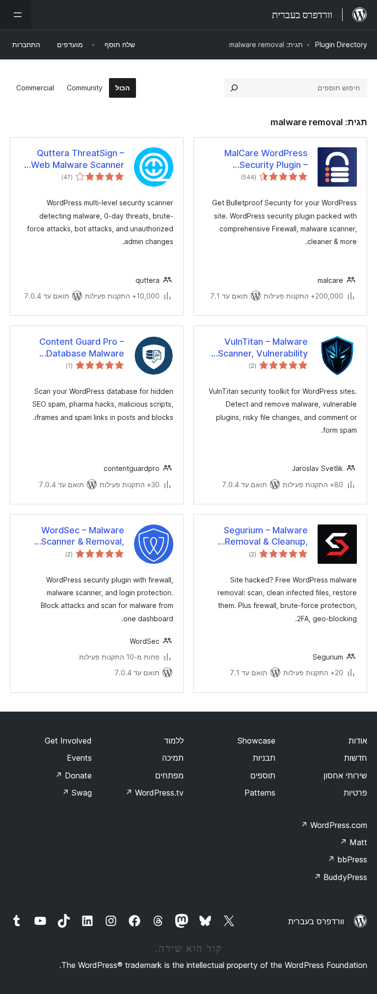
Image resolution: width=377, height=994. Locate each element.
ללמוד (174, 741)
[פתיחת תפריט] (15, 14)
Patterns (259, 793)
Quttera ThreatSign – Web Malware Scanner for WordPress (77, 159)
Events (79, 758)
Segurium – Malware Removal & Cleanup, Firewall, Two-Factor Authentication (265, 536)
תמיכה (173, 758)
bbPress (347, 859)
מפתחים (169, 775)
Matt (353, 842)
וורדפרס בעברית (316, 921)
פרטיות (355, 793)
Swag (77, 793)
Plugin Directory (341, 44)
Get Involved (68, 741)
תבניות (264, 758)
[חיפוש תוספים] (234, 88)
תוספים (262, 775)
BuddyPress (340, 877)
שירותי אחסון (345, 775)
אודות (358, 741)
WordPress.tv (154, 793)
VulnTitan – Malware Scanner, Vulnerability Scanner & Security (263, 347)
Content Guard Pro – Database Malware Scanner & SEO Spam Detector (80, 347)
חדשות (355, 758)
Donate (73, 775)
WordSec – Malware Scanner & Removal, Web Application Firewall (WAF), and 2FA (73, 536)
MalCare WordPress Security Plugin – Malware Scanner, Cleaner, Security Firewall (266, 159)
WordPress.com (333, 825)
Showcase (256, 741)
